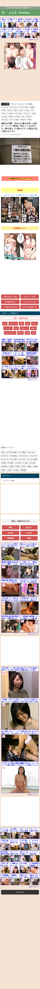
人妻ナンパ (24, 328)
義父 (27, 324)
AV (32, 110)
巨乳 (4, 110)
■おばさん (29, 527)
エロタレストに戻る (29, 302)
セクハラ (5, 119)
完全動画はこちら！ (20, 228)
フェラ (14, 104)
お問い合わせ (20, 892)
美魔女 (33, 328)
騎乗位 (33, 107)
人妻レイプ (13, 324)
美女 (34, 113)
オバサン (27, 113)
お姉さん (11, 113)
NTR (33, 333)
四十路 (29, 116)
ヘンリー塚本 (5, 104)
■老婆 (29, 538)
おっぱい (5, 107)
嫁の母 (20, 333)
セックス (21, 104)
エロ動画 (29, 104)
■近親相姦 (10, 538)
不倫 (27, 110)
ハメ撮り (19, 113)
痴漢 (11, 116)
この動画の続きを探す (10, 307)
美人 (4, 113)
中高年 (23, 119)
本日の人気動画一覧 (29, 307)
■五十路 (10, 533)
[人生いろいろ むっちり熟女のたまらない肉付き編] (20, 210)
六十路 (18, 116)
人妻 (10, 110)
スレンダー (14, 107)
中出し (34, 324)
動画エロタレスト (34, 39)
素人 (22, 110)
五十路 (5, 116)
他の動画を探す (10, 302)
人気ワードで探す (30, 297)
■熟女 (10, 527)
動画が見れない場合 (10, 297)
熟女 (16, 110)
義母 (21, 324)
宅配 (30, 119)
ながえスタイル (10, 333)
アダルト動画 (24, 107)
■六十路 (29, 533)
